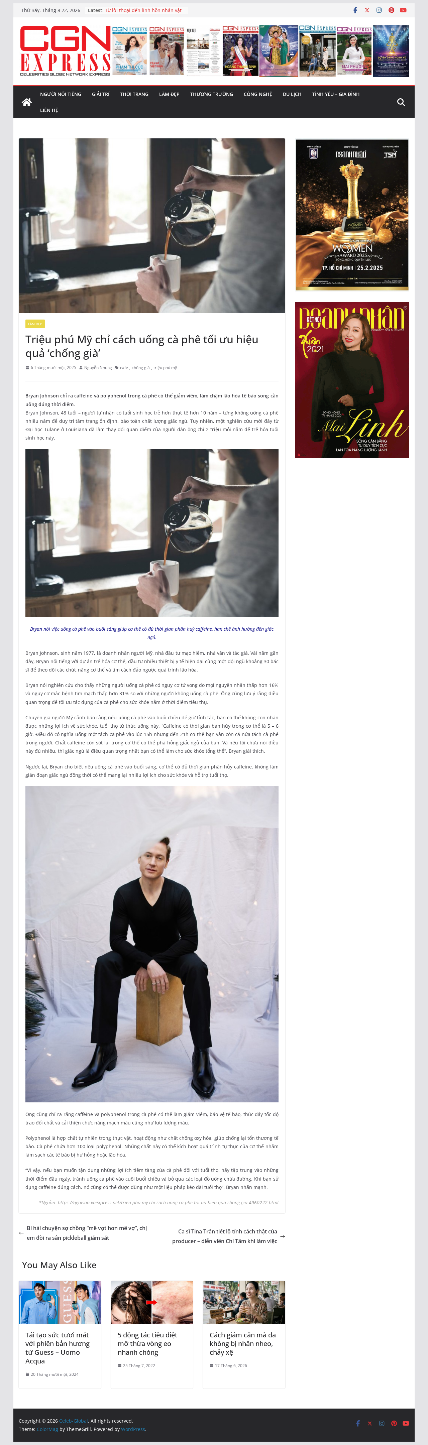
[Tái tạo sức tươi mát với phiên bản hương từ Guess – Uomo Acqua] (60, 1285)
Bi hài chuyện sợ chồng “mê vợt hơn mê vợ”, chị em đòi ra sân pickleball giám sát (87, 1232)
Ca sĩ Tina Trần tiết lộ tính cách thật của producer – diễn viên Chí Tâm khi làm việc (224, 1236)
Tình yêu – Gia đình (336, 94)
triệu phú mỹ (165, 367)
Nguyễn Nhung (98, 367)
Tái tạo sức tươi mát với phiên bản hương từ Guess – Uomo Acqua (57, 1347)
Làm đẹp (169, 94)
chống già (141, 367)
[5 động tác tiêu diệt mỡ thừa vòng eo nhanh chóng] (152, 1285)
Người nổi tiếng (60, 94)
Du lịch (292, 94)
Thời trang (134, 94)
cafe (124, 367)
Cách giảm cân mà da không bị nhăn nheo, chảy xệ (243, 1343)
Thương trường (211, 94)
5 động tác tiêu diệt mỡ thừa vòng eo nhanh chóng (148, 1343)
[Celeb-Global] (27, 102)
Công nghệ (258, 94)
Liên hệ (49, 110)
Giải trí (100, 94)
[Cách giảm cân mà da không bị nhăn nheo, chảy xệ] (244, 1285)
